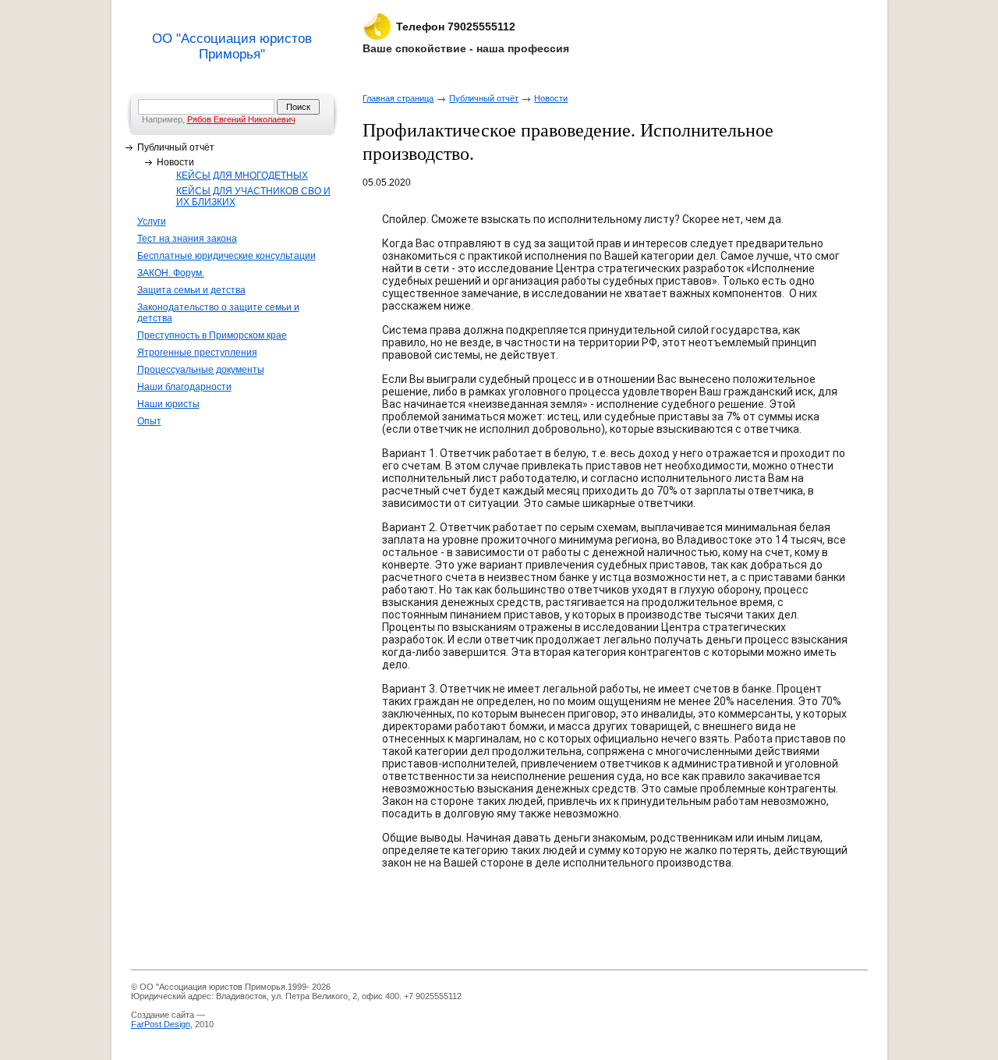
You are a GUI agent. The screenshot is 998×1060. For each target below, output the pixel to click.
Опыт (149, 421)
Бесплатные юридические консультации (226, 255)
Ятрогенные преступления (197, 352)
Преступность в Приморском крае (212, 335)
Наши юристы (168, 404)
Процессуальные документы (200, 369)
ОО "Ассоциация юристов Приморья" (232, 46)
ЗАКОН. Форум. (170, 273)
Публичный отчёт (175, 147)
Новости (175, 162)
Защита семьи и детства (191, 290)
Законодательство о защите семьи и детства (218, 313)
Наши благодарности (184, 386)
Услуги (151, 221)
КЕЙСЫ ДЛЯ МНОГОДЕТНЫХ (242, 175)
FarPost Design (160, 1024)
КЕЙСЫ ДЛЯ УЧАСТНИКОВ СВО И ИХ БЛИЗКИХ (253, 196)
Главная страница (398, 98)
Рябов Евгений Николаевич (241, 119)
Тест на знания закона (187, 238)
